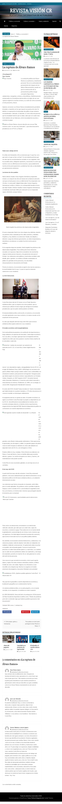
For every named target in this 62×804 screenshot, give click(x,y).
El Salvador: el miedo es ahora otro (34, 647)
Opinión (54, 21)
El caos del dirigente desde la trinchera (51, 231)
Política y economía (14, 21)
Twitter (17, 612)
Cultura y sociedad (28, 21)
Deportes (14, 26)
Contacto (29, 3)
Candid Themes (48, 798)
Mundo (6, 26)
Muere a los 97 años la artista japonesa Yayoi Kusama (51, 116)
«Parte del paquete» (6, 646)
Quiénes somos (22, 3)
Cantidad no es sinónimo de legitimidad (21, 647)
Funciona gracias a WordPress (18, 798)
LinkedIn (35, 612)
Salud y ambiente (44, 21)
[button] (21, 74)
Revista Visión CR (31, 11)
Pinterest (26, 612)
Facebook (7, 612)
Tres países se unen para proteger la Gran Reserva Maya (32, 624)
